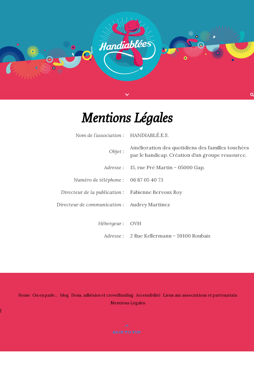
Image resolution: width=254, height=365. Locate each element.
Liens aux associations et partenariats (200, 295)
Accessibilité (148, 295)
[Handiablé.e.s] (127, 46)
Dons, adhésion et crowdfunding (102, 295)
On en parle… (45, 295)
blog (64, 295)
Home (24, 295)
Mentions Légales (128, 303)
